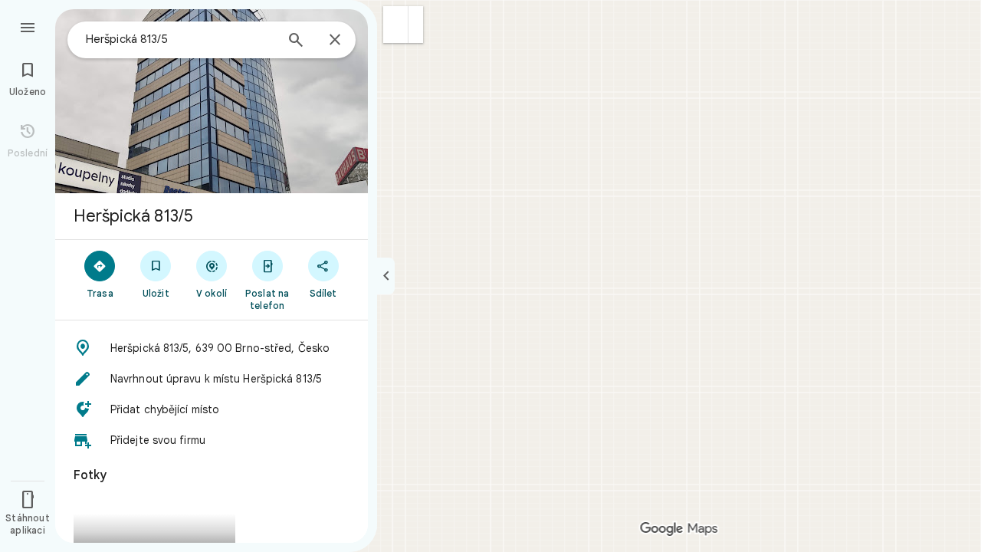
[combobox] (180, 39)
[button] (395, 24)
